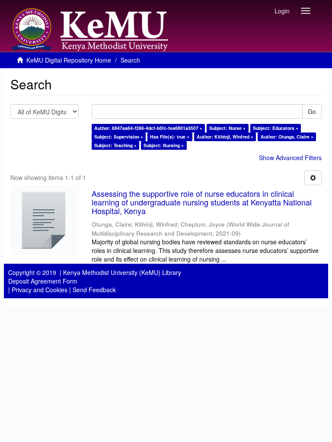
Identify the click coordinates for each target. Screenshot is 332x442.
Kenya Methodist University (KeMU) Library (122, 272)
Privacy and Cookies (39, 289)
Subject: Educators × (275, 128)
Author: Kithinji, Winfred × (225, 136)
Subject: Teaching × (115, 145)
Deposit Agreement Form (42, 281)
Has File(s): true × (169, 136)
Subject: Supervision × (118, 136)
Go (312, 111)
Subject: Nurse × (227, 128)
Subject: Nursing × (164, 145)
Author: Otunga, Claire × (287, 136)
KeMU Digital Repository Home (68, 60)
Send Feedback (94, 289)
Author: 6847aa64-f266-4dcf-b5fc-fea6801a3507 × (148, 128)
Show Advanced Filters (290, 157)
